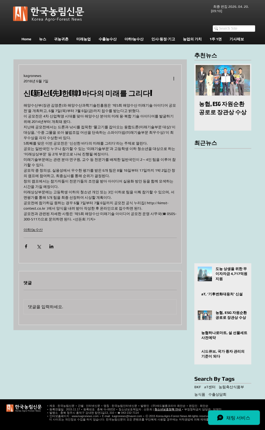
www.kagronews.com (85, 416)
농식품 (199, 394)
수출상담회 (217, 394)
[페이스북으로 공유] (26, 246)
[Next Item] (241, 80)
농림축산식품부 (231, 387)
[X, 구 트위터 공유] (38, 246)
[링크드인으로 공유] (51, 246)
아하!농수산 (33, 230)
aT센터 (210, 387)
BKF (197, 387)
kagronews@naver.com (127, 416)
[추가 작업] (174, 78)
